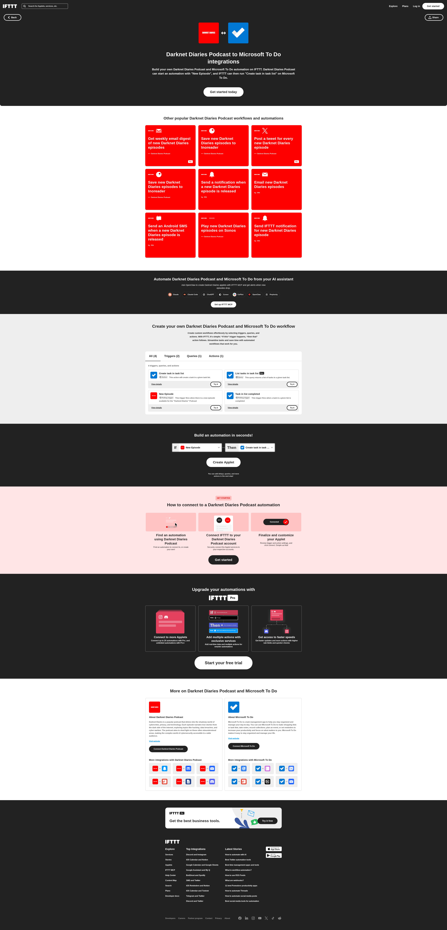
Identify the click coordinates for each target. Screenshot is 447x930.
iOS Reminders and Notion (198, 886)
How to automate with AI (235, 855)
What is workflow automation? (238, 870)
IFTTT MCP (170, 870)
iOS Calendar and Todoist (197, 891)
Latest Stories (233, 849)
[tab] (153, 356)
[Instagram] (253, 918)
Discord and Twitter (194, 901)
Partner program (195, 918)
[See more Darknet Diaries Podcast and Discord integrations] (207, 781)
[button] (223, 560)
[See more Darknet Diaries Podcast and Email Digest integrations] (184, 768)
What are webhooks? (234, 880)
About (227, 918)
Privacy (218, 918)
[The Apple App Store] (274, 849)
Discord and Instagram (196, 855)
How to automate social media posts (241, 896)
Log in (416, 6)
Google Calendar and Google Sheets (202, 865)
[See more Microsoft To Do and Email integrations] (287, 781)
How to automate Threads (236, 891)
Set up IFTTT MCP (223, 304)
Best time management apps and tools (242, 865)
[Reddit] (280, 918)
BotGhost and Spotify (195, 875)
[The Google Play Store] (274, 856)
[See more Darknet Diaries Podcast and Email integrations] (207, 768)
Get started (433, 6)
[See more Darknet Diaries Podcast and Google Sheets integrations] (184, 781)
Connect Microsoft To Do (244, 746)
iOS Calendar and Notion (197, 860)
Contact (208, 918)
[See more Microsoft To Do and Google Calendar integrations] (287, 768)
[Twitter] (266, 918)
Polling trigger (167, 398)
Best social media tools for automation (242, 901)
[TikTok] (273, 918)
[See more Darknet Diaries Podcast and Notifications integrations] (160, 768)
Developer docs (172, 896)
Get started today (223, 92)
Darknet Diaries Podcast (198, 54)
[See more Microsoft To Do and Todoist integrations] (239, 781)
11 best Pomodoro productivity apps (241, 886)
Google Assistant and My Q (198, 870)
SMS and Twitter (193, 880)
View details (156, 384)
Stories (168, 860)
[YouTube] (260, 918)
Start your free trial (223, 662)
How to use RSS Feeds (235, 875)
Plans (405, 6)
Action (164, 377)
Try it (216, 384)
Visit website (154, 741)
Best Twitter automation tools (238, 860)
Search (168, 886)
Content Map (171, 880)
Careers (181, 918)
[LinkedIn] (246, 918)
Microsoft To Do (260, 54)
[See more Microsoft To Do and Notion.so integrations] (263, 781)
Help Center (170, 875)
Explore (393, 6)
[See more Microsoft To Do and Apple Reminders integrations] (263, 768)
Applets (168, 865)
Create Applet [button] (223, 462)
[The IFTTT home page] (10, 6)
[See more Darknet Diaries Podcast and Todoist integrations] (160, 781)
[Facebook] (240, 918)
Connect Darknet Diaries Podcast (168, 749)
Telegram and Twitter (195, 896)
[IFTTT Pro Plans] (261, 373)
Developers (170, 918)
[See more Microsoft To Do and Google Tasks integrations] (239, 768)
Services (169, 855)
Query (240, 377)
